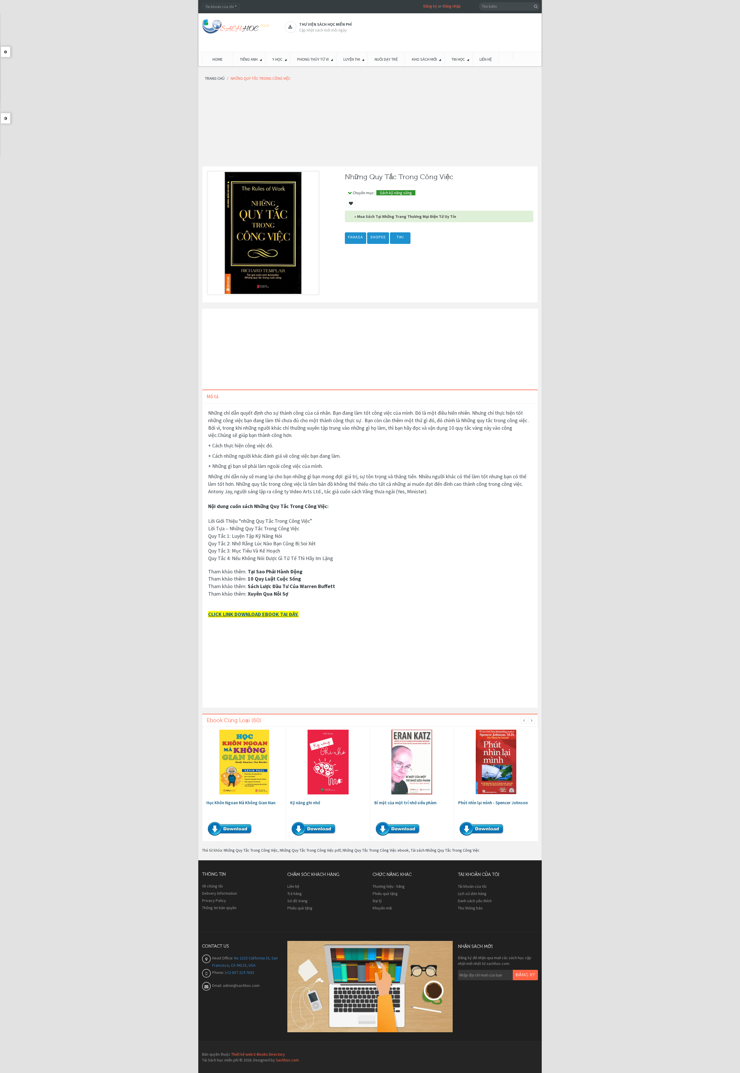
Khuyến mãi (382, 908)
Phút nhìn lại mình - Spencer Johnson (493, 802)
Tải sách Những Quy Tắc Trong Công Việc (445, 850)
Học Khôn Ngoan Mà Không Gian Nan (240, 802)
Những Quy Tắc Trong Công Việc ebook (376, 850)
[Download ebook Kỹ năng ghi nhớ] (328, 762)
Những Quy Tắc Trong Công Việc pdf (310, 850)
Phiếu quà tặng (299, 908)
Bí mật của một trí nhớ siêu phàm (405, 802)
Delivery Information (219, 893)
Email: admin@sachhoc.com (236, 985)
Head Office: (223, 958)
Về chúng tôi (212, 886)
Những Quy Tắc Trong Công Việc (251, 850)
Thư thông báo (470, 908)
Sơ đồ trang (297, 900)
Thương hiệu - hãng (389, 886)
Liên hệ (293, 886)
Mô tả (213, 396)
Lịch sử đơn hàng (472, 893)
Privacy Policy (214, 900)
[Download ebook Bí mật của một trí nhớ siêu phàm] (412, 762)
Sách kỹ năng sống (395, 192)
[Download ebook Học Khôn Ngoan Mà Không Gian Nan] (244, 762)
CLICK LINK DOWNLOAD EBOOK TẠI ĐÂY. (253, 614)
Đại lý (377, 900)
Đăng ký (430, 6)
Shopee (378, 237)
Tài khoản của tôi (472, 886)
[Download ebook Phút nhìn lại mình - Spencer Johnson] (496, 762)
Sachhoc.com (287, 1060)
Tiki (400, 237)
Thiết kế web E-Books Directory (258, 1054)
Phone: (218, 972)
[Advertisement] (370, 125)
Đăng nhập (452, 6)
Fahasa (355, 237)
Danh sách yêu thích (475, 900)
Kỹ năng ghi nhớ (305, 802)
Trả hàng (294, 893)
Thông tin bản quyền (219, 907)
